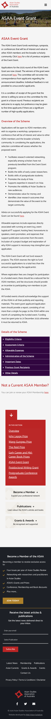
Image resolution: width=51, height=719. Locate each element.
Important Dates (13, 362)
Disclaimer (41, 680)
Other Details (11, 373)
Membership (25, 663)
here (20, 56)
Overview (14, 431)
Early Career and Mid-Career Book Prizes (21, 454)
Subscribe (10, 649)
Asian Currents (12, 668)
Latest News (12, 663)
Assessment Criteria (14, 345)
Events (42, 668)
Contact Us (25, 673)
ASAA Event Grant (19, 462)
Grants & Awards (29, 668)
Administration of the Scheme (19, 356)
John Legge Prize (18, 436)
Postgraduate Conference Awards (23, 475)
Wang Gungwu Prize (20, 442)
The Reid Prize (17, 447)
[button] (25, 339)
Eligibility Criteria (13, 339)
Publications (39, 663)
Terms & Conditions (27, 680)
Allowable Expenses (14, 350)
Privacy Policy (11, 680)
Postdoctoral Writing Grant (23, 467)
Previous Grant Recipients (17, 367)
